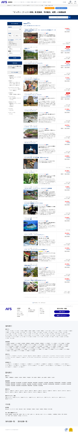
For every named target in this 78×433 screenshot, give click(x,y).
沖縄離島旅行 (11, 377)
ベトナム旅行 (12, 332)
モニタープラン (13, 44)
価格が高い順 (33, 25)
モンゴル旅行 (45, 332)
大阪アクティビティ (55, 397)
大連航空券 (42, 343)
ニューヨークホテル (30, 357)
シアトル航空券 (45, 346)
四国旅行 (49, 377)
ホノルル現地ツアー (8, 363)
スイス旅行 (29, 333)
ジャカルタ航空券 (48, 344)
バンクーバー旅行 (40, 336)
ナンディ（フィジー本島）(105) (15, 66)
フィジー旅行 (42, 335)
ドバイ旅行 (56, 336)
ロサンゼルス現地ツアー (50, 365)
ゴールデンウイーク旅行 (14, 409)
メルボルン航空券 (14, 350)
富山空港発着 (7, 384)
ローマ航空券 (48, 347)
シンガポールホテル (45, 355)
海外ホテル (7, 354)
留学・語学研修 (64, 414)
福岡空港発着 (57, 384)
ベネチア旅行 (65, 332)
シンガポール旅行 (48, 330)
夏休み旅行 (21, 409)
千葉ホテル (26, 390)
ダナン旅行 (17, 332)
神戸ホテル (64, 390)
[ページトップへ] (72, 306)
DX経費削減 (55, 414)
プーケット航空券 (54, 343)
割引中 (11, 42)
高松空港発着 (40, 384)
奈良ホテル (69, 390)
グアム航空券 (16, 346)
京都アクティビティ (47, 397)
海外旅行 (8, 326)
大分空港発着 (7, 385)
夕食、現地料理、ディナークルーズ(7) (15, 99)
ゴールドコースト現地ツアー (32, 365)
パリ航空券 (43, 347)
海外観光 (41, 409)
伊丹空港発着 (18, 384)
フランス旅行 (14, 333)
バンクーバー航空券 (8, 347)
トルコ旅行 (61, 336)
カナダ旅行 (34, 336)
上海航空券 (32, 343)
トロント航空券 (15, 347)
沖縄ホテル (45, 392)
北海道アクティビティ (32, 397)
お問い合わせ (43, 302)
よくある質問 (42, 311)
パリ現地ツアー (15, 366)
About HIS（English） (20, 314)
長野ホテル (40, 390)
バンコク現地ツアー (37, 363)
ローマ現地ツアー (22, 366)
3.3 (47, 251)
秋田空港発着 (40, 382)
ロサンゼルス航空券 (23, 346)
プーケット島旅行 (58, 330)
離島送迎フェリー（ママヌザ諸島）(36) (15, 78)
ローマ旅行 (55, 332)
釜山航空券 (12, 343)
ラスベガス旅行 (7, 336)
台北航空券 (23, 343)
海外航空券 (7, 341)
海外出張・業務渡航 (8, 414)
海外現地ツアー (8, 362)
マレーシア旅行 (28, 332)
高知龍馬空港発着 (51, 384)
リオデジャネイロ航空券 (30, 347)
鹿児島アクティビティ (8, 398)
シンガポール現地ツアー (65, 363)
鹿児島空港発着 (24, 385)
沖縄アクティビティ (8, 397)
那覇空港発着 (30, 385)
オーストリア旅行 (35, 333)
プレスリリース (19, 311)
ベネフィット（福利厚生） (47, 414)
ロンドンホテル (55, 357)
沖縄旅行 (6, 377)
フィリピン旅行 (65, 330)
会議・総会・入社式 (39, 414)
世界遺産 (45, 409)
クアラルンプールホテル (60, 355)
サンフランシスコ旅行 (15, 336)
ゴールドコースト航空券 (58, 349)
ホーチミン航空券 (14, 344)
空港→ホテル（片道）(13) (15, 82)
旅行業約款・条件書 (31, 310)
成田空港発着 (13, 382)
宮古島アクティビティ (24, 397)
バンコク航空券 (47, 343)
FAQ (39, 302)
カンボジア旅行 (22, 332)
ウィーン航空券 (38, 349)
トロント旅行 (46, 336)
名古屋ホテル (50, 390)
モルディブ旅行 (52, 335)
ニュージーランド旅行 (35, 335)
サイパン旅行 (17, 330)
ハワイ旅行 (7, 330)
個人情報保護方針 (31, 311)
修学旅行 (59, 414)
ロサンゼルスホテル (37, 357)
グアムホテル (20, 355)
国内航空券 (7, 381)
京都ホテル (55, 390)
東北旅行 (20, 377)
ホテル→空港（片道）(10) (15, 83)
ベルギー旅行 (41, 333)
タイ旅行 (53, 330)
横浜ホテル (31, 390)
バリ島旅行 (7, 332)
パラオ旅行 (22, 330)
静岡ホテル (36, 390)
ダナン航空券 (25, 344)
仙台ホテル (22, 390)
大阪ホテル (59, 390)
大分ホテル (35, 392)
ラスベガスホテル (45, 357)
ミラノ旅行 (60, 332)
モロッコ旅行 (12, 338)
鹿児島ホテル (40, 392)
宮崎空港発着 (18, 385)
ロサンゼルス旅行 (64, 335)
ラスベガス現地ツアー (58, 365)
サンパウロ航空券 (22, 347)
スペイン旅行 (46, 333)
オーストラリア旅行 (8, 335)
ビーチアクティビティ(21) (14, 87)
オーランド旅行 (29, 336)
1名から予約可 (13, 43)
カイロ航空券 (32, 350)
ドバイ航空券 (27, 350)
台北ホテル (35, 355)
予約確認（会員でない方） (61, 8)
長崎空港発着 (69, 384)
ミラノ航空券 (53, 347)
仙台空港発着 (46, 382)
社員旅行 (20, 414)
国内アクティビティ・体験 (10, 395)
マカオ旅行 (38, 330)
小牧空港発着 (63, 382)
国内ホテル (7, 389)
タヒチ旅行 (47, 335)
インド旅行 (34, 332)
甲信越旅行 (29, 377)
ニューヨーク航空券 (52, 346)
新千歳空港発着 (18, 382)
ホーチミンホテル (68, 355)
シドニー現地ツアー (41, 365)
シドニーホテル (67, 357)
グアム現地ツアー (23, 363)
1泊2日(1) (11, 106)
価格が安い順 (38, 25)
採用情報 (18, 316)
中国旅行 (42, 330)
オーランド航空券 (65, 346)
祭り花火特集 (50, 409)
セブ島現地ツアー (44, 363)
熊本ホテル (30, 392)
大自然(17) (11, 92)
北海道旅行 (16, 377)
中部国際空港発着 (57, 382)
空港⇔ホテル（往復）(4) (14, 85)
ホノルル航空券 (65, 344)
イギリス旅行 (20, 333)
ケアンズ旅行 (20, 335)
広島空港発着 (29, 384)
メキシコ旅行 (51, 336)
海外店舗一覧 (10, 421)
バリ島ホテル (23, 357)
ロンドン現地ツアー (8, 366)
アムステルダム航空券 (31, 349)
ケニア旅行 (7, 338)
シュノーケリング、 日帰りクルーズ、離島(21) (15, 90)
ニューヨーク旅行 (23, 336)
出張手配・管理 (15, 414)
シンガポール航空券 (61, 343)
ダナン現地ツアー (16, 365)
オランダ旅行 (52, 333)
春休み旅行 (7, 409)
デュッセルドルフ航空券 (9, 349)
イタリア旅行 (50, 332)
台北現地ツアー (50, 363)
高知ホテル (16, 392)
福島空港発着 (51, 382)
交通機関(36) (11, 75)
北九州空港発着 (63, 384)
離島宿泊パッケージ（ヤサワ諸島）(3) (15, 104)
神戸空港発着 (23, 384)
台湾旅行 (30, 330)
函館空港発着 (30, 382)
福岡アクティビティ (62, 397)
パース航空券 (7, 350)
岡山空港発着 (34, 384)
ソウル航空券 (7, 343)
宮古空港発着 (40, 385)
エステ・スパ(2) (12, 112)
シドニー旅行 (15, 335)
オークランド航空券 (20, 350)
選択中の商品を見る (50, 8)
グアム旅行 (12, 330)
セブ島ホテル (18, 357)
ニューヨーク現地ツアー (67, 365)
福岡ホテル (21, 392)
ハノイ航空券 (20, 344)
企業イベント (32, 414)
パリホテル (50, 357)
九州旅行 (53, 377)
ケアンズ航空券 (51, 349)
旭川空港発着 (24, 382)
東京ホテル (7, 390)
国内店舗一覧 (22, 421)
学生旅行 (37, 409)
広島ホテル (12, 392)
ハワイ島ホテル (14, 355)
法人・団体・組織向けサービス (11, 412)
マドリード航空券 (24, 349)
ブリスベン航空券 (66, 349)
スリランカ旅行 (39, 332)
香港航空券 (28, 343)
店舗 (65, 2)
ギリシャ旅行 (68, 333)
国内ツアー (7, 375)
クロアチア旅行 (57, 333)
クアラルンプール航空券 (32, 344)
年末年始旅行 (29, 409)
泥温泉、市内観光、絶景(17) (15, 94)
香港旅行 (33, 330)
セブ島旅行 (70, 330)
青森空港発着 (35, 382)
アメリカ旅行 (58, 335)
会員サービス (70, 3)
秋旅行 (25, 409)
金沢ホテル (45, 390)
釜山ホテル (30, 355)
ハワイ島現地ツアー (16, 363)
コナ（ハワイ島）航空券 (9, 346)
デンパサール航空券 (40, 344)
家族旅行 (33, 409)
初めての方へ (42, 310)
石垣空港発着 (35, 385)
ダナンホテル (13, 357)
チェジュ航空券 (17, 343)
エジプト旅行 (66, 336)
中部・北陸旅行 (34, 377)
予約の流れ (36, 302)
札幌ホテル (17, 390)
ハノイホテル (7, 357)
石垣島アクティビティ (16, 397)
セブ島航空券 (7, 344)
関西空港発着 (13, 384)
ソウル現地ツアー (57, 363)
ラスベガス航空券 (39, 346)
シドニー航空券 (44, 349)
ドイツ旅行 (25, 333)
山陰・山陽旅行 (44, 377)
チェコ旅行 (63, 333)
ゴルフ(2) (11, 108)
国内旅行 (8, 372)
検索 (15, 57)
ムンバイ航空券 (59, 344)
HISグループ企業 (19, 313)
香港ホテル (39, 355)
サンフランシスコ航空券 (31, 346)
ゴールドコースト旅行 (27, 335)
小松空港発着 (69, 382)
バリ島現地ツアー (30, 363)
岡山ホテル (7, 392)
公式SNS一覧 (42, 313)
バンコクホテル (52, 355)
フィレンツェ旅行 (8, 333)
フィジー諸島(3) (12, 67)
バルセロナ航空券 (17, 349)
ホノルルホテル (7, 355)
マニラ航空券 (67, 343)
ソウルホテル (25, 355)
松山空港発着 (45, 384)
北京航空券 (37, 343)
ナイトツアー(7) (12, 96)
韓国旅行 (26, 330)
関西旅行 (39, 377)
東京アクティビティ (40, 397)
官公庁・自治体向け (14, 415)
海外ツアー (7, 329)
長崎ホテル (26, 392)
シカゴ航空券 (59, 346)
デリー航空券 (54, 344)
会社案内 (18, 310)
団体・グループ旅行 (26, 414)
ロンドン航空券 (37, 347)
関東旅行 (24, 377)
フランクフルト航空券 (60, 347)
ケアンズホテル (7, 358)
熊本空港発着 (13, 385)
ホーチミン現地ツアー (9, 365)
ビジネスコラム (24, 415)
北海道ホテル (12, 390)
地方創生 (19, 415)
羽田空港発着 (7, 382)
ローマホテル (61, 357)
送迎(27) (10, 80)
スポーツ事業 (7, 415)
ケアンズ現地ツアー (23, 365)
